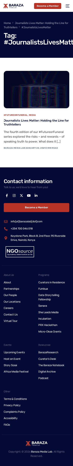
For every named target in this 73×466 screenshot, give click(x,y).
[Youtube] (29, 195)
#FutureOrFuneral (16, 115)
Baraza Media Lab (14, 148)
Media (32, 115)
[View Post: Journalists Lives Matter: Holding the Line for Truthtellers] (36, 89)
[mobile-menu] (67, 6)
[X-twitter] (21, 195)
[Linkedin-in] (36, 195)
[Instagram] (14, 195)
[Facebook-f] (7, 195)
